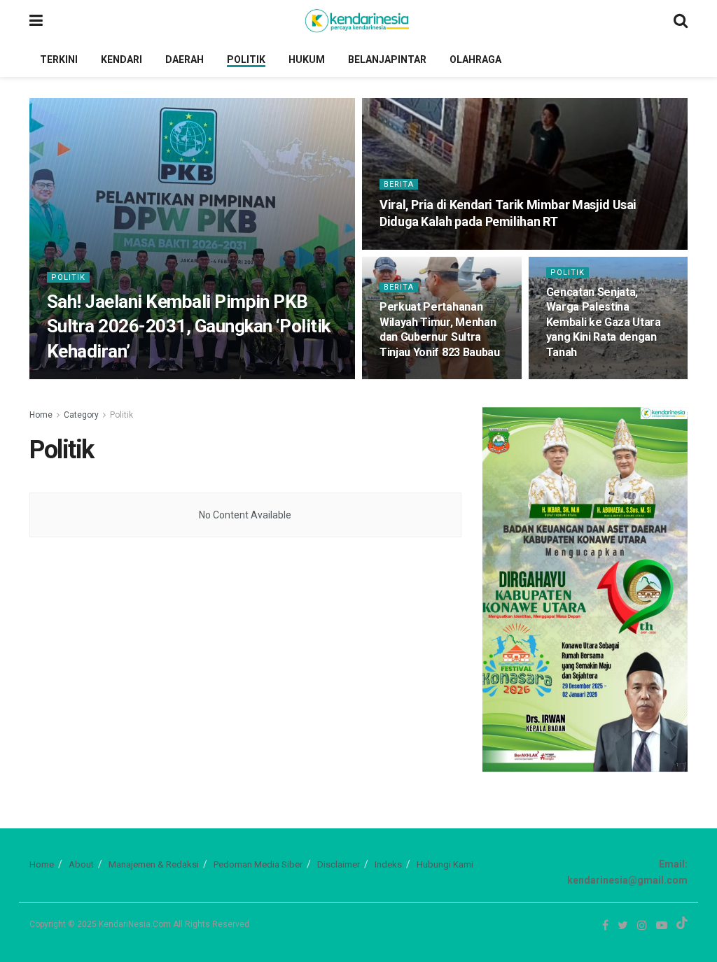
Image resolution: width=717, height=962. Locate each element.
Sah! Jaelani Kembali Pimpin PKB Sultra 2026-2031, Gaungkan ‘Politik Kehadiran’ (188, 326)
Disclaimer (338, 864)
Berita (399, 184)
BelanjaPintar (387, 59)
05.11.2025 (406, 378)
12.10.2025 (572, 378)
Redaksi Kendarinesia (103, 378)
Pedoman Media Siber (258, 864)
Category (81, 415)
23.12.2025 (406, 248)
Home (41, 415)
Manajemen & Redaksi (154, 864)
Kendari (121, 59)
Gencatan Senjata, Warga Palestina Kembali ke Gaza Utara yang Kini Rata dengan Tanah (603, 322)
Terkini (59, 59)
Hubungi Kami (445, 864)
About (81, 864)
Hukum (306, 59)
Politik (246, 59)
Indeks (388, 864)
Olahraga (475, 59)
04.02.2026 (182, 378)
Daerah (184, 59)
